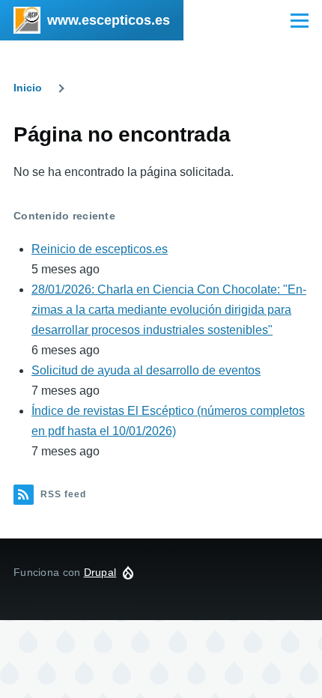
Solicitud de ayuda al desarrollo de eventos (146, 370)
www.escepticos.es (108, 20)
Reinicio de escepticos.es (99, 249)
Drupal (100, 572)
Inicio (27, 88)
